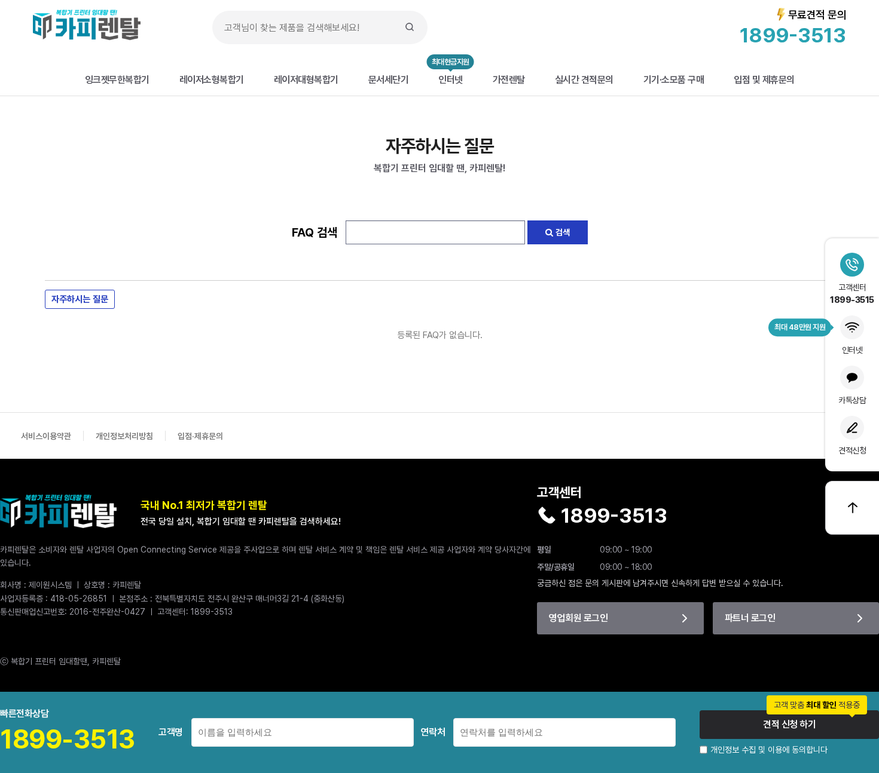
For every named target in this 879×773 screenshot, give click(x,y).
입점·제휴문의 (200, 436)
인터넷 (450, 79)
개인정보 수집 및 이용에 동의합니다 (769, 749)
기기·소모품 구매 (673, 79)
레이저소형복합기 (211, 79)
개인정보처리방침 (124, 436)
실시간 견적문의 (584, 79)
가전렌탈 (509, 79)
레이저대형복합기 (306, 79)
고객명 (170, 732)
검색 (561, 232)
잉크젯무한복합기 (117, 79)
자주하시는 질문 (79, 299)
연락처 (433, 732)
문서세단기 (388, 79)
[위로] (852, 508)
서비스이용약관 (46, 436)
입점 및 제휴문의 (764, 79)
